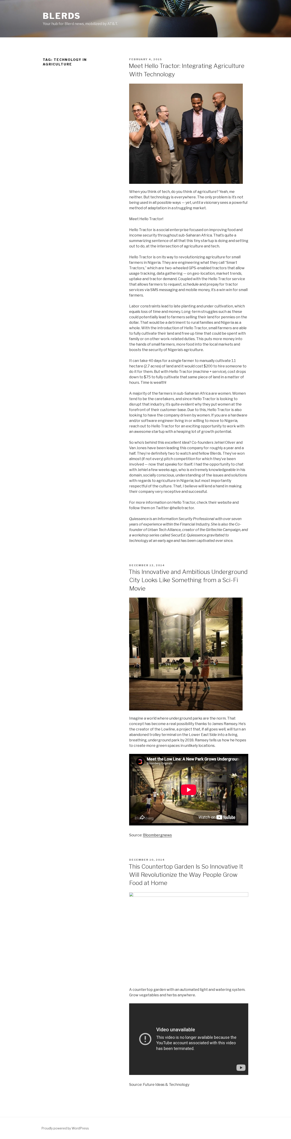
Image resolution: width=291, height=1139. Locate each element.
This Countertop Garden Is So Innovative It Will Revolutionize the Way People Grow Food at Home (186, 875)
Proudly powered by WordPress (65, 1128)
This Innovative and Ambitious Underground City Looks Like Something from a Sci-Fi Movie (188, 580)
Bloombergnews (157, 835)
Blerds (62, 16)
